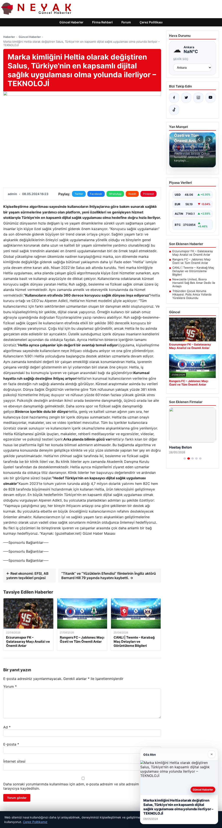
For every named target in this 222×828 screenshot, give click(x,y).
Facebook (96, 193)
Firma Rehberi (102, 22)
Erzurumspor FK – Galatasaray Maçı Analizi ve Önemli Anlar (192, 252)
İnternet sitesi (14, 761)
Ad (7, 727)
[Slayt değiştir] (184, 458)
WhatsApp (115, 193)
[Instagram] (198, 98)
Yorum (10, 686)
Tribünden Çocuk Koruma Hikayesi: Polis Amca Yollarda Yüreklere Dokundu (191, 294)
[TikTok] (174, 110)
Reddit (132, 193)
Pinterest (148, 193)
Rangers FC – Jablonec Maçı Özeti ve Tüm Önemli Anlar (191, 261)
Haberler (9, 37)
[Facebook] (174, 98)
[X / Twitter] (186, 98)
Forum (126, 22)
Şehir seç (181, 59)
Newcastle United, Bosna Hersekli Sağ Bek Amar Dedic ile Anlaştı (193, 283)
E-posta (11, 744)
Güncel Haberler (71, 22)
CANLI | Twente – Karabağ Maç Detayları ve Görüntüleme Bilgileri (193, 271)
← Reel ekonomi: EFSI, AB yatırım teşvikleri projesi (27, 575)
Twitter (79, 193)
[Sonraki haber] (208, 139)
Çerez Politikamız (35, 822)
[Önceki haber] (199, 139)
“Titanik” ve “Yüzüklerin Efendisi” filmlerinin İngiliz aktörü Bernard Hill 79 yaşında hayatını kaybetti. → (108, 575)
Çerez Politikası (151, 22)
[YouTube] (210, 98)
